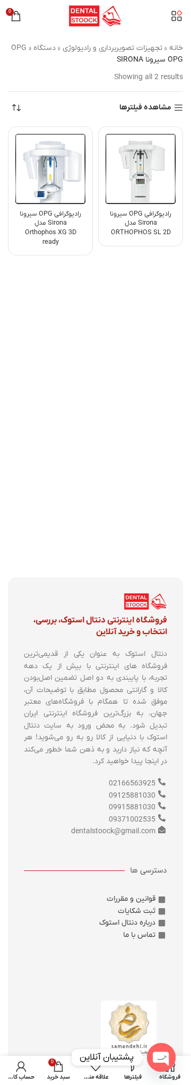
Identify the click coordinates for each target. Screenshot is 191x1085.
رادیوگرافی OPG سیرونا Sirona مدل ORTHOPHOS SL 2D (140, 223)
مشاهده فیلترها (145, 108)
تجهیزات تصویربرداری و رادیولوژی (112, 48)
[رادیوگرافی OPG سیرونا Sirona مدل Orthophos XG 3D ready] (50, 169)
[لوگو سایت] (95, 16)
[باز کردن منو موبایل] (176, 16)
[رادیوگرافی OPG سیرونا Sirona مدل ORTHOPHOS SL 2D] (140, 169)
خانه (176, 48)
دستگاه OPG (33, 48)
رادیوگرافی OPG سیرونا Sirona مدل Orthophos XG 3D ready (50, 228)
